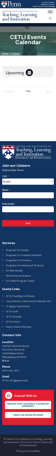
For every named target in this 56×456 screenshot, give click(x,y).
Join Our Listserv (48, 2)
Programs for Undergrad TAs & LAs (25, 265)
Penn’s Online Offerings (18, 326)
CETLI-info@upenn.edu (15, 380)
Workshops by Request (18, 275)
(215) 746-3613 (10, 370)
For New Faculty (14, 270)
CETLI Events (13, 321)
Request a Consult (47, 4)
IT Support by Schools (18, 306)
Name (6, 189)
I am (5, 176)
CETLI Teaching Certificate (20, 296)
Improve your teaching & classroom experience (28, 405)
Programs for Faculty (17, 250)
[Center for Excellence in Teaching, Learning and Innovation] (19, 14)
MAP (6, 360)
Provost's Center (30, 442)
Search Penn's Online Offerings (44, 6)
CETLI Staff (12, 311)
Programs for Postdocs (18, 260)
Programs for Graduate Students (24, 255)
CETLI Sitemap (14, 316)
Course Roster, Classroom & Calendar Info (28, 301)
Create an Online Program (28, 415)
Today (28, 91)
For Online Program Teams (20, 280)
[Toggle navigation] (50, 11)
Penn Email (9, 203)
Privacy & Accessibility (28, 451)
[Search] (50, 18)
